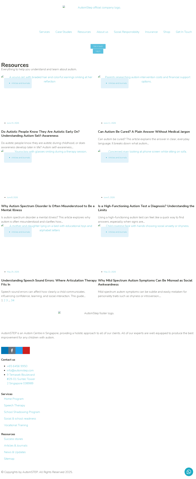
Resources (84, 32)
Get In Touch (184, 32)
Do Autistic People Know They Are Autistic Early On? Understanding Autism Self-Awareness (40, 134)
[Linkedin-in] (4, 350)
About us (102, 32)
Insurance (151, 32)
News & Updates (15, 452)
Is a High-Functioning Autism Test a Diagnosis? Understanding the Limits (146, 208)
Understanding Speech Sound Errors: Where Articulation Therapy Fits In (49, 282)
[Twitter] (19, 350)
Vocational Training (16, 425)
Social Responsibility (126, 32)
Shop (166, 32)
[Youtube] (26, 350)
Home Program (14, 399)
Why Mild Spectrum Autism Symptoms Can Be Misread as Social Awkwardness (145, 282)
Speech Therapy (14, 405)
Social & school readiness (20, 419)
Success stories (13, 439)
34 (12, 300)
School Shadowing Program (22, 412)
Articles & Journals (15, 445)
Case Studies (64, 32)
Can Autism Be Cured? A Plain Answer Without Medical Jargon (144, 132)
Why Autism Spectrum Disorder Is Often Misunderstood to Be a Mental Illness (48, 208)
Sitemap (9, 459)
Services (44, 32)
